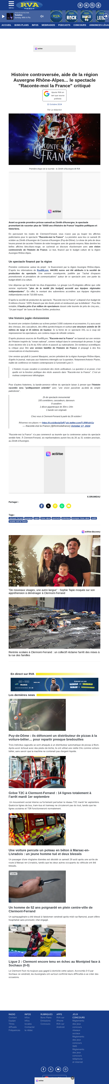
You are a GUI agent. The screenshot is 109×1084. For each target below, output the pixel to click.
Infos (35, 25)
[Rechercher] (92, 5)
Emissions (46, 1020)
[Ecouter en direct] (86, 5)
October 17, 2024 (80, 426)
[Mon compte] (98, 5)
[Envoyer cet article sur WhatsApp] (61, 507)
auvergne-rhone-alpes (80, 518)
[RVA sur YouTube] (58, 1069)
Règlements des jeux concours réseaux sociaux (78, 1027)
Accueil (6, 25)
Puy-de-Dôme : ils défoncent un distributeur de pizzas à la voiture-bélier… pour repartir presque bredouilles (53, 737)
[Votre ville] (80, 5)
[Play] (3, 16)
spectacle (56, 518)
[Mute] (42, 16)
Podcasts (64, 25)
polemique (66, 518)
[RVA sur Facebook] (43, 1069)
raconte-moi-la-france (18, 521)
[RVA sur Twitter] (50, 1069)
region (36, 518)
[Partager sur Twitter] (48, 507)
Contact (13, 1017)
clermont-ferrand (16, 518)
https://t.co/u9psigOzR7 (54, 423)
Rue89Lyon (43, 270)
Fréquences (14, 1030)
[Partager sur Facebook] (41, 507)
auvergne (28, 518)
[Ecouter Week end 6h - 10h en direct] (54, 684)
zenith (93, 518)
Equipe (12, 1020)
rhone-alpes (45, 518)
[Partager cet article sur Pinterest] (54, 507)
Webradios (48, 25)
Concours (80, 25)
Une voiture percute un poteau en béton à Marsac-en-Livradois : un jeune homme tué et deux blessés (49, 852)
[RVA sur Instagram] (65, 1069)
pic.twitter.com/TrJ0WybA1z (80, 423)
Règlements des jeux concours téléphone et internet (78, 1055)
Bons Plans (21, 25)
